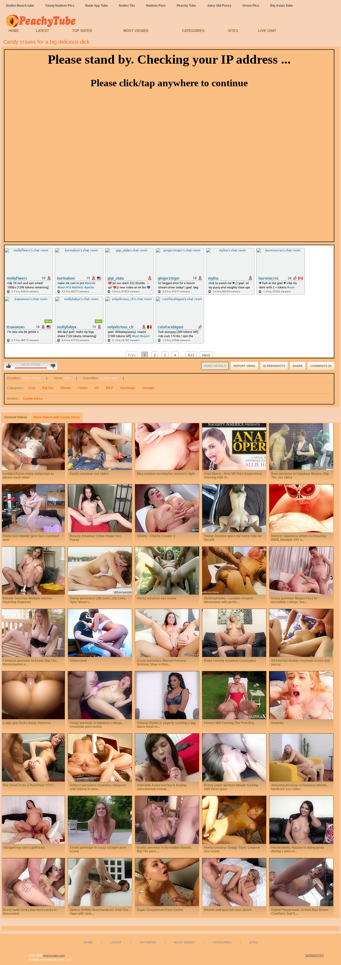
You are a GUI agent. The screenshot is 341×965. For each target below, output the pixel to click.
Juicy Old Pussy (219, 5)
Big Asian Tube (281, 5)
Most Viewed (135, 31)
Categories (193, 31)
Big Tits (48, 388)
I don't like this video (52, 366)
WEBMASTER (314, 955)
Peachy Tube (186, 5)
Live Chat (267, 31)
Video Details (215, 365)
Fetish (82, 388)
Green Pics (250, 5)
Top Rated (82, 31)
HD (96, 388)
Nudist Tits (127, 5)
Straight (148, 388)
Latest (42, 31)
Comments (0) (321, 365)
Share (298, 365)
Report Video (244, 365)
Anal (31, 388)
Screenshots (274, 365)
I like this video (8, 366)
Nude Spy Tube (96, 5)
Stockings (127, 388)
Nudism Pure (156, 5)
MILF (109, 388)
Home (14, 31)
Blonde (65, 388)
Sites (233, 31)
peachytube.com (54, 955)
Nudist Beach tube (20, 5)
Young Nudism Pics (59, 5)
